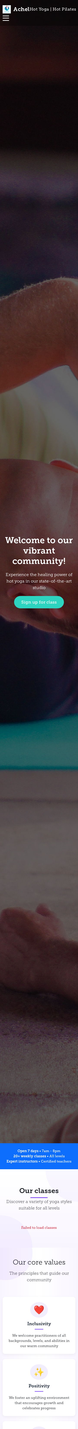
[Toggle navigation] (6, 18)
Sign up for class (39, 602)
